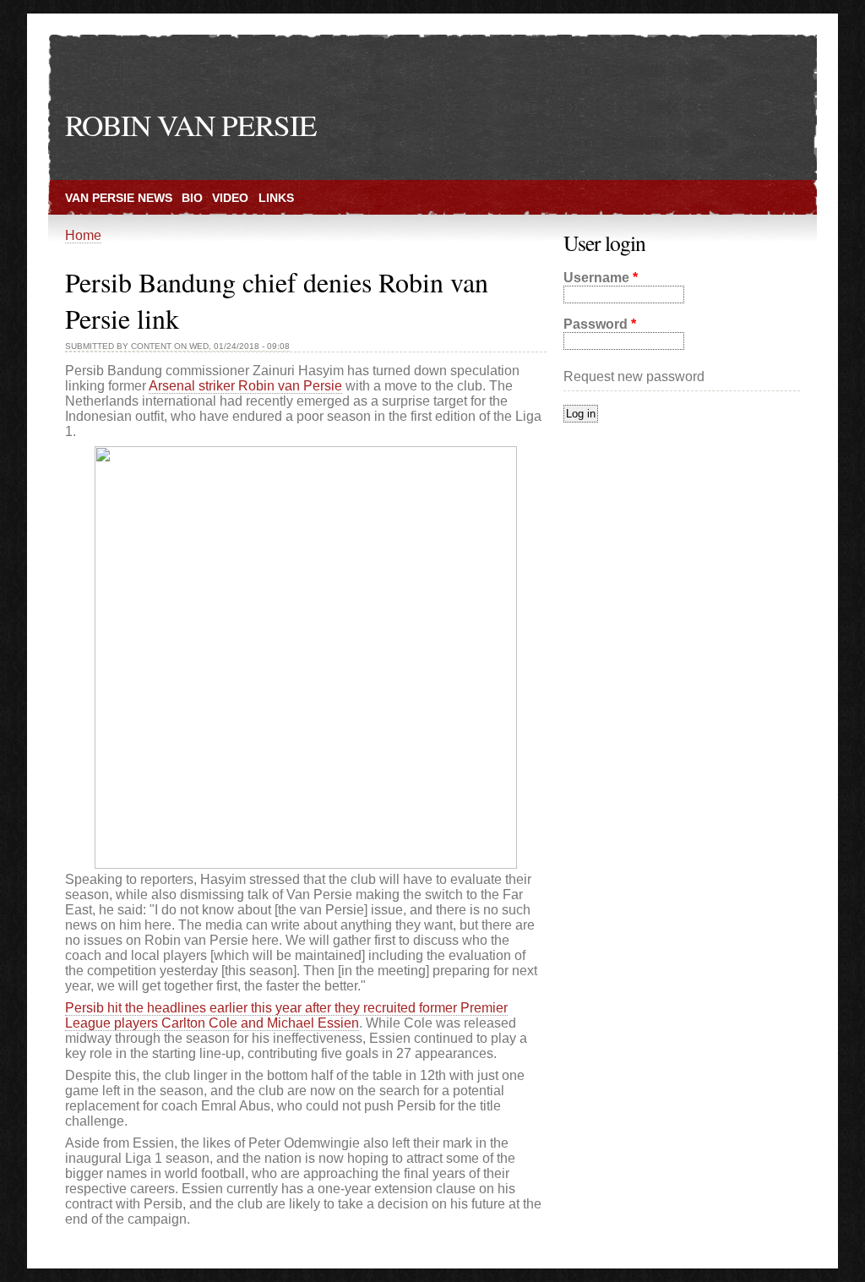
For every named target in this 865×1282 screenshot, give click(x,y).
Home (83, 235)
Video (230, 198)
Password (599, 324)
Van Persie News (118, 198)
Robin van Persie (191, 125)
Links (276, 198)
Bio (192, 198)
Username (600, 277)
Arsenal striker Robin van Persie (245, 386)
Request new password (634, 376)
